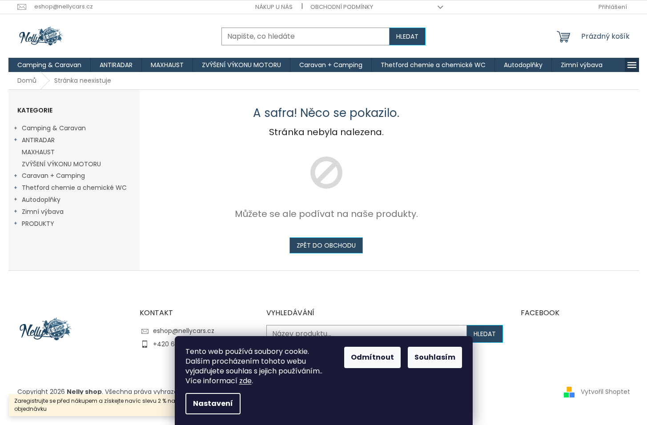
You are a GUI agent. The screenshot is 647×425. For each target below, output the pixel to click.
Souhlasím (434, 357)
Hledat (407, 36)
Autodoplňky (41, 199)
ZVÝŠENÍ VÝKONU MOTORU (61, 164)
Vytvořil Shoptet (605, 391)
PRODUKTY (38, 223)
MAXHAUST (38, 152)
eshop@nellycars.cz (183, 330)
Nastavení (213, 403)
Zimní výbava (43, 211)
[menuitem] (49, 65)
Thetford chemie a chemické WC (74, 187)
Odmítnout (372, 357)
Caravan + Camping (53, 175)
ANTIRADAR (38, 140)
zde (245, 381)
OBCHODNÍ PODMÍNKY (341, 7)
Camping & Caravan (54, 128)
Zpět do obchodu (326, 245)
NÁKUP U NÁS (274, 7)
